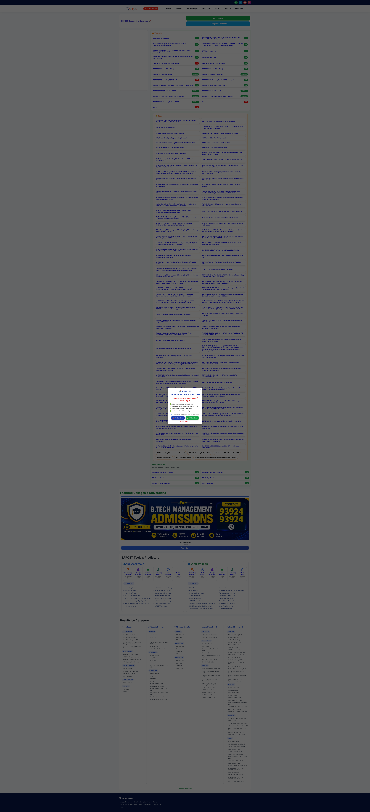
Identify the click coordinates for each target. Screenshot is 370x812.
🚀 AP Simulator (192, 418)
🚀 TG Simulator (178, 418)
